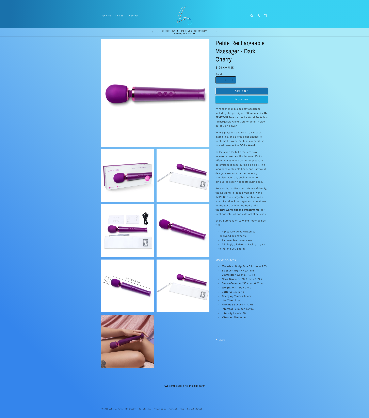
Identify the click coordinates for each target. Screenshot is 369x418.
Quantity (219, 74)
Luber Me (113, 409)
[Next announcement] (217, 32)
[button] (120, 16)
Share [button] (222, 340)
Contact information (196, 409)
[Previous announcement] (152, 32)
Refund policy (145, 409)
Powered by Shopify (126, 409)
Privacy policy (160, 409)
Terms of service (176, 409)
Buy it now (241, 99)
